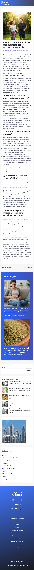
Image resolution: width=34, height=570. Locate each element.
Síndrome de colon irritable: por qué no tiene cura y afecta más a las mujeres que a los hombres (17, 311)
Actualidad (15, 50)
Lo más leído (22, 50)
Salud (3, 476)
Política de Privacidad (17, 541)
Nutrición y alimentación (16, 354)
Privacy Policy (17, 551)
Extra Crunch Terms (17, 555)
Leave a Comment (7, 50)
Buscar (3, 367)
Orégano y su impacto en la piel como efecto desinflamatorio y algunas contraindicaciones (16, 350)
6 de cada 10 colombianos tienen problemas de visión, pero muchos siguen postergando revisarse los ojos (20, 383)
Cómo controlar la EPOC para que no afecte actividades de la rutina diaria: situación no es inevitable (19, 410)
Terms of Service (17, 553)
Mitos (3, 471)
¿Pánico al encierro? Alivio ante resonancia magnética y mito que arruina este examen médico (19, 403)
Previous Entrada (6, 267)
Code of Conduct (17, 557)
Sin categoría (5, 479)
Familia (4, 463)
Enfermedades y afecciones (10, 315)
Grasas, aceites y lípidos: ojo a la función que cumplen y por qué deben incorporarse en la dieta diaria (20, 397)
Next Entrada (28, 267)
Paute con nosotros (17, 536)
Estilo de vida (5, 460)
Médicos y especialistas (8, 468)
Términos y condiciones (17, 538)
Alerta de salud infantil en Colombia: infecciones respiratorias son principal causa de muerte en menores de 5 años (20, 390)
